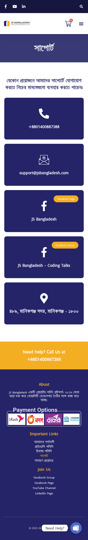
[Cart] (68, 23)
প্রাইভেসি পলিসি (44, 447)
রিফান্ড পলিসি (44, 451)
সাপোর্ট (44, 456)
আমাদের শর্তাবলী (44, 442)
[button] (81, 23)
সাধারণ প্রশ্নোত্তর (44, 461)
